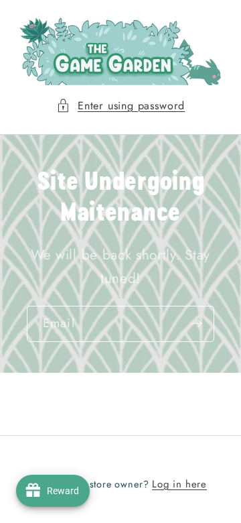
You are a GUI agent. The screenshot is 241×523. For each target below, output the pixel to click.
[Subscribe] (196, 324)
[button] (120, 106)
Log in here (179, 484)
